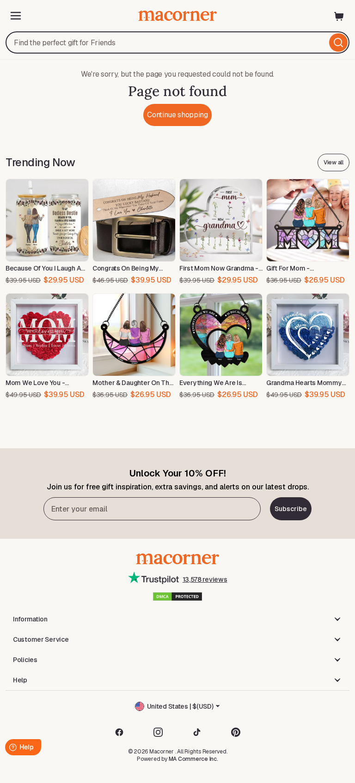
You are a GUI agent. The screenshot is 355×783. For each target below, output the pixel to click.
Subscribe (291, 509)
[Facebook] (119, 732)
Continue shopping (177, 115)
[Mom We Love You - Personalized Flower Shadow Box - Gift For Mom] (47, 334)
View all (333, 162)
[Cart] (339, 16)
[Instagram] (158, 732)
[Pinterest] (236, 732)
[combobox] (177, 42)
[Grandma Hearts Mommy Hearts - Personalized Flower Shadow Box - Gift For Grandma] (307, 334)
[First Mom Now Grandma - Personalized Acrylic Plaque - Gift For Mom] (221, 220)
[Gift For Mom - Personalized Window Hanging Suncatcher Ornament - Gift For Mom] (307, 220)
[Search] (338, 42)
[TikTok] (197, 732)
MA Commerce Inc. (193, 759)
